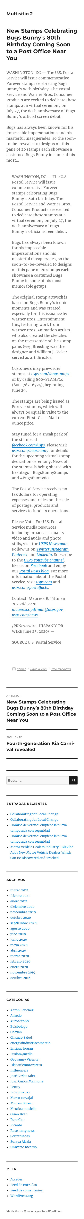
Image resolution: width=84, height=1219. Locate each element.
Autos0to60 (19, 1021)
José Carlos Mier (22, 1076)
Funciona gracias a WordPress (43, 1211)
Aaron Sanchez (22, 1010)
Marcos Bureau (21, 1103)
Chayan (16, 1032)
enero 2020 (19, 967)
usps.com (44, 582)
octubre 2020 (20, 917)
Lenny (15, 1087)
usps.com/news (25, 615)
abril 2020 (18, 950)
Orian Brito (19, 1114)
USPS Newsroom (53, 543)
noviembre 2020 (23, 912)
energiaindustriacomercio (30, 1043)
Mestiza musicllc (23, 1109)
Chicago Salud (21, 1037)
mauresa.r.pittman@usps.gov (37, 609)
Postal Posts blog (34, 571)
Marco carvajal (21, 1098)
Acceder (16, 1179)
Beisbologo (19, 1026)
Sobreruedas (20, 1136)
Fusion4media (21, 1054)
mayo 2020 (19, 945)
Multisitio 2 (19, 13)
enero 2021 (18, 901)
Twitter (43, 549)
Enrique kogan (21, 1048)
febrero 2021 (20, 896)
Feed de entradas (23, 1185)
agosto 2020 (19, 928)
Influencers (19, 1070)
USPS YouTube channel (44, 560)
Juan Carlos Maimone (26, 1081)
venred (21, 668)
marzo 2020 (19, 956)
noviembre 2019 (22, 972)
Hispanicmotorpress (26, 1065)
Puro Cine (17, 1120)
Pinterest (20, 554)
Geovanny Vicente (24, 1059)
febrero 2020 (20, 961)
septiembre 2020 (23, 923)
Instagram (59, 549)
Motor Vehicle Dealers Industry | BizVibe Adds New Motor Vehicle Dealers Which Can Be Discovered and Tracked (41, 852)
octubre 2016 (20, 978)
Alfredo (16, 1015)
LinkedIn (44, 554)
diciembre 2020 (22, 907)
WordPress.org (21, 1196)
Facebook (38, 565)
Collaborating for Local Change (34, 814)
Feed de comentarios (26, 1190)
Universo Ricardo (23, 1147)
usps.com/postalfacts (30, 587)
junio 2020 (18, 939)
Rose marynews (61, 668)
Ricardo (16, 1125)
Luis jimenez (20, 1092)
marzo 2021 (19, 890)
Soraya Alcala (20, 1141)
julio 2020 (18, 934)
